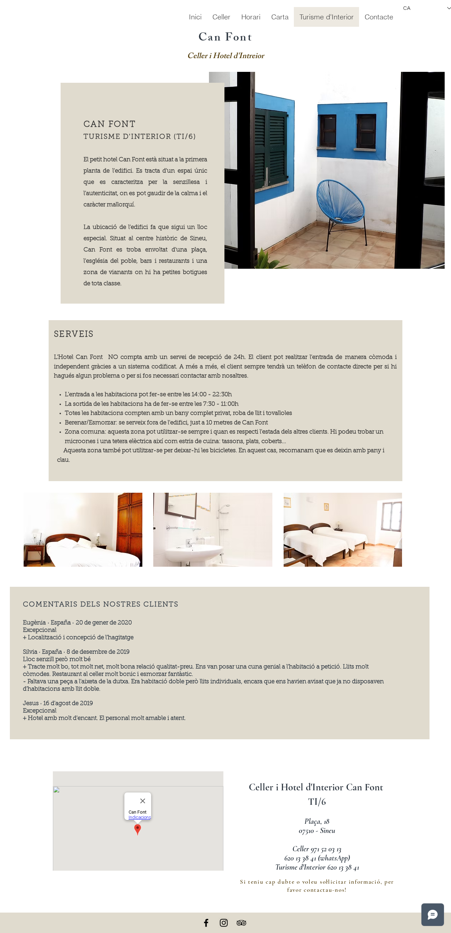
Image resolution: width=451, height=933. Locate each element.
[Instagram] (223, 923)
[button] (327, 170)
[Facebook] (206, 923)
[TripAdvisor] (241, 923)
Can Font (225, 39)
